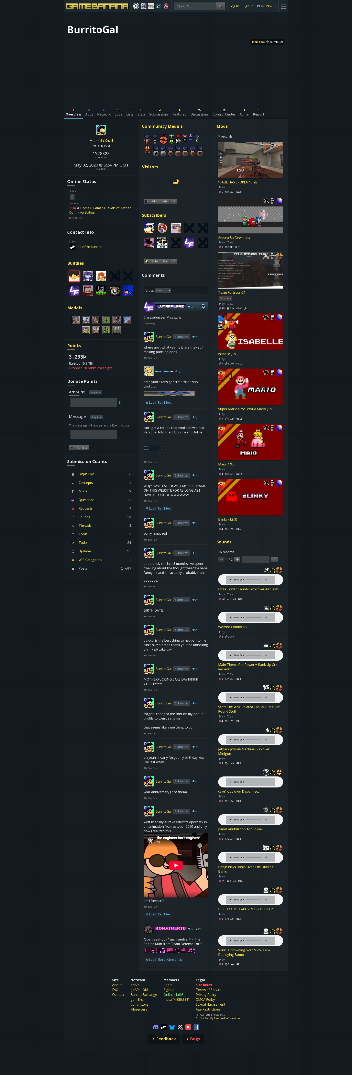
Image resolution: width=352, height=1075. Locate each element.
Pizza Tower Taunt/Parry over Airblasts (248, 589)
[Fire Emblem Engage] (143, 6)
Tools (83, 534)
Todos (83, 542)
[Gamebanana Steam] (164, 1026)
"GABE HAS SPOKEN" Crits (238, 182)
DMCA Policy (205, 999)
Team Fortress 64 (231, 292)
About (117, 985)
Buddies (75, 263)
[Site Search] (220, 6)
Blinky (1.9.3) (227, 519)
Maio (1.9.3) (226, 464)
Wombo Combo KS (232, 627)
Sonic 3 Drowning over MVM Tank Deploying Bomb (244, 952)
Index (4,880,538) (176, 999)
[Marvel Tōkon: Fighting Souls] (151, 6)
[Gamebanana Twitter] (180, 1026)
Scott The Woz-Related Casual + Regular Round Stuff (249, 709)
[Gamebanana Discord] (155, 1026)
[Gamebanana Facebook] (196, 1026)
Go (274, 559)
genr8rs (137, 999)
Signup (248, 6)
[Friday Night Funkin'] (166, 6)
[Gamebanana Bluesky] (172, 1026)
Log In (234, 6)
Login (168, 985)
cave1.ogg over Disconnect (238, 791)
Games (98, 208)
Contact (118, 994)
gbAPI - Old (139, 989)
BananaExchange (144, 994)
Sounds (84, 517)
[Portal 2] (158, 6)
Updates (85, 551)
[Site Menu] (283, 6)
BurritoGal (276, 42)
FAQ (115, 989)
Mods (83, 491)
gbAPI (135, 985)
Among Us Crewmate (234, 237)
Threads (85, 525)
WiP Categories (90, 559)
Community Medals (162, 126)
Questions (86, 500)
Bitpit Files (87, 474)
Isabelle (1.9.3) (229, 354)
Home (84, 208)
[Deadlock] (136, 6)
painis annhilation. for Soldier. (241, 829)
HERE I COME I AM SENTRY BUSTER (245, 909)
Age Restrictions (208, 1009)
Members (258, 42)
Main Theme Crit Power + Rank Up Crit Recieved (247, 666)
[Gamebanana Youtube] (188, 1026)
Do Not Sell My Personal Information (218, 1018)
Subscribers (154, 215)
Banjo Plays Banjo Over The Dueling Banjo (246, 869)
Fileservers (139, 1009)
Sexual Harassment (210, 1004)
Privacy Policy (206, 994)
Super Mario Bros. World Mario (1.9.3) (247, 409)
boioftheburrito (89, 246)
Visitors (150, 167)
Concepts (86, 482)
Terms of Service (208, 989)
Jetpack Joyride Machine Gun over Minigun (244, 751)
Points (74, 345)
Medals (74, 308)
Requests (86, 508)
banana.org (139, 1004)
